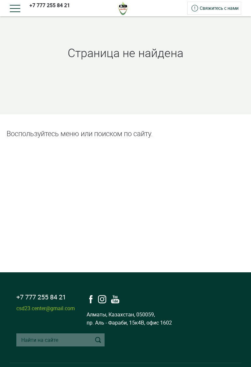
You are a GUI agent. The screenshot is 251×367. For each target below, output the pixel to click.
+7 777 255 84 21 (49, 5)
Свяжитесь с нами (219, 8)
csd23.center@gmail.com (45, 308)
